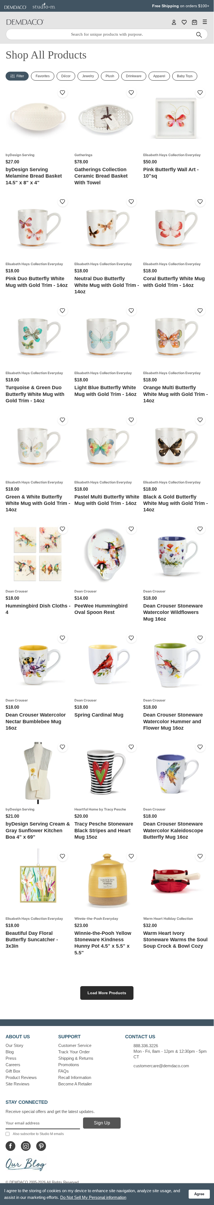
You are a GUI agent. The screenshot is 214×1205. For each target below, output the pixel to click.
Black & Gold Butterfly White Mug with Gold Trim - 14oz (175, 503)
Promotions (68, 1064)
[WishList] (184, 22)
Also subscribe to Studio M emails (38, 1134)
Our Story (14, 1045)
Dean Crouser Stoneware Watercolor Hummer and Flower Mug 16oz (173, 721)
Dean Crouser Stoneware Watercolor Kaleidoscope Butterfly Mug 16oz (173, 830)
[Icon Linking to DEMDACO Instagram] (26, 1146)
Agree (199, 1194)
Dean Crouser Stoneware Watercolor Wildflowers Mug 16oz (173, 612)
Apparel (159, 76)
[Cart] (194, 22)
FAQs (63, 1071)
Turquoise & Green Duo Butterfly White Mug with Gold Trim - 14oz (35, 394)
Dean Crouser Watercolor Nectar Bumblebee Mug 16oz (36, 721)
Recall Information (74, 1077)
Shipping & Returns (75, 1058)
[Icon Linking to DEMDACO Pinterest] (41, 1146)
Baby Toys (185, 76)
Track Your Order (74, 1051)
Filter (20, 76)
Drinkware (134, 76)
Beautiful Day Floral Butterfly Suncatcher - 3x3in (32, 939)
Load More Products (106, 993)
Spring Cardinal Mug (98, 715)
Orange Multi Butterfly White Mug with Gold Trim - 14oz (175, 394)
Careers (13, 1064)
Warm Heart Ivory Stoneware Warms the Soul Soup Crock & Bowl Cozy (175, 939)
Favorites (43, 76)
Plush (110, 76)
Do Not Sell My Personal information (93, 1197)
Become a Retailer (75, 1083)
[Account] (174, 22)
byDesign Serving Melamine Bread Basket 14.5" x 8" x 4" (34, 176)
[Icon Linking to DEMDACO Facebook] (10, 1146)
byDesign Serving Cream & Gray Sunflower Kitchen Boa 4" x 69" (38, 830)
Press (11, 1058)
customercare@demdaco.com (161, 1065)
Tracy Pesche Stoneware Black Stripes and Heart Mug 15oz (103, 830)
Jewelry (88, 76)
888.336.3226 (145, 1045)
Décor (65, 76)
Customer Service (74, 1045)
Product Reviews (21, 1077)
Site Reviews (18, 1083)
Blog (10, 1051)
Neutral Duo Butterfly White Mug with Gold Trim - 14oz (106, 285)
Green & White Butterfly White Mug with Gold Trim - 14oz (38, 503)
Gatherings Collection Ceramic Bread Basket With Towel (101, 176)
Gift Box (13, 1071)
